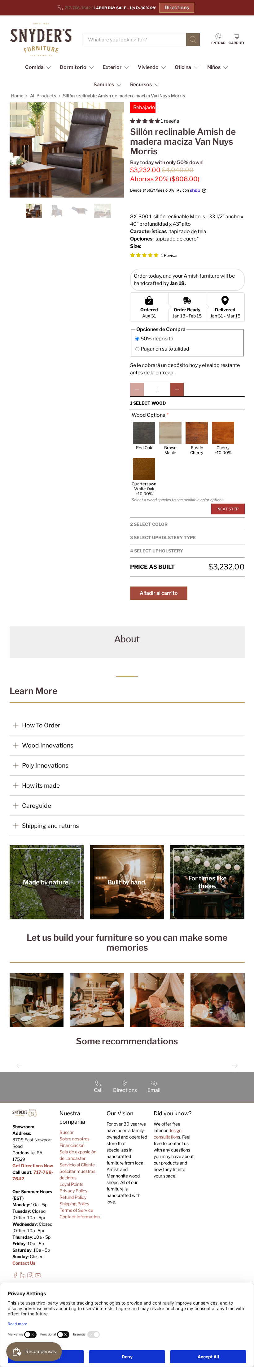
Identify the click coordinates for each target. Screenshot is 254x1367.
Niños (214, 67)
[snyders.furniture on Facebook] (15, 1276)
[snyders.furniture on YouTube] (38, 1276)
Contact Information (79, 1216)
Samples (104, 84)
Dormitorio (73, 67)
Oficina (183, 67)
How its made (41, 785)
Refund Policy (72, 1197)
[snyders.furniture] (41, 39)
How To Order (41, 725)
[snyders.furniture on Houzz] (23, 1276)
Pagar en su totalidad (165, 349)
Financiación (72, 1145)
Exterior (112, 67)
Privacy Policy (73, 1190)
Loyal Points (71, 1184)
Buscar (66, 1132)
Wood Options (148, 415)
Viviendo (148, 67)
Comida (34, 67)
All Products (43, 95)
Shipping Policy (74, 1203)
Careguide (36, 805)
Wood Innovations (47, 745)
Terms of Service (76, 1210)
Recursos (141, 84)
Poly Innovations (45, 765)
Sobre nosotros (74, 1138)
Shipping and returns (50, 825)
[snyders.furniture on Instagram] (30, 1276)
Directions (176, 8)
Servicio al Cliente (77, 1164)
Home (17, 95)
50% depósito (157, 339)
